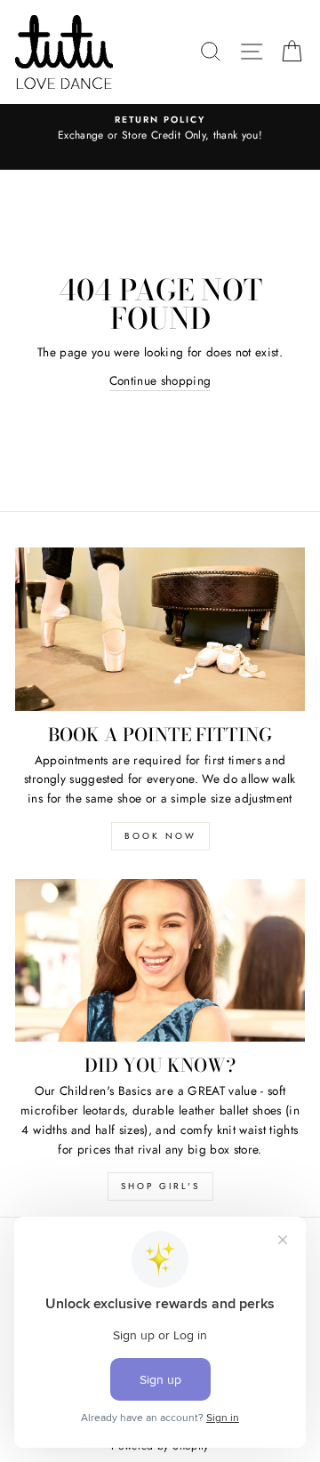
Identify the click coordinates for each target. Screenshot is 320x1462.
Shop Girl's (160, 1186)
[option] (160, 129)
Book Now (160, 836)
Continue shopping (160, 380)
